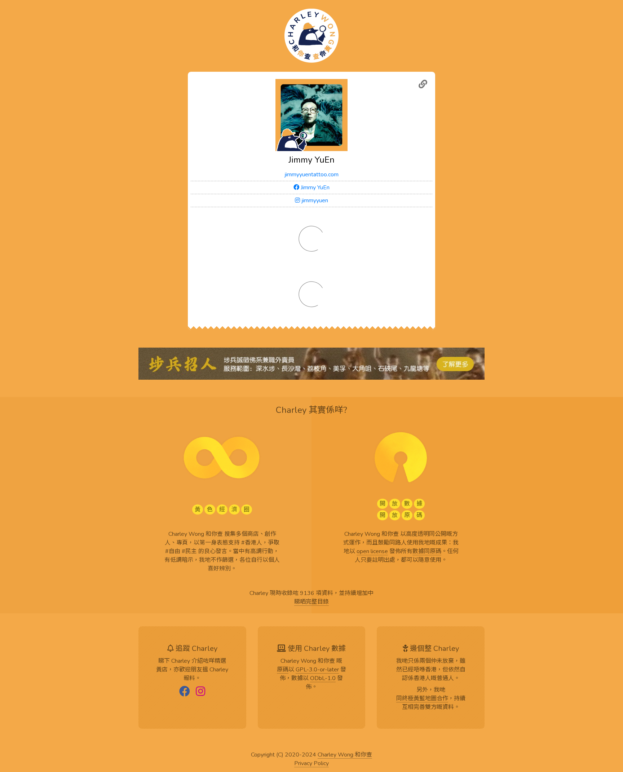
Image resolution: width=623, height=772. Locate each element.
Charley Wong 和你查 (345, 755)
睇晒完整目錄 (311, 602)
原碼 (282, 670)
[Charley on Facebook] (184, 691)
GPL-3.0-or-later (317, 670)
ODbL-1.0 (323, 678)
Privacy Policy (311, 763)
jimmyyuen (314, 200)
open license (372, 551)
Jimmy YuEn (314, 187)
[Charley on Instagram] (200, 691)
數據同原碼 (426, 551)
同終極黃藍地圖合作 (422, 698)
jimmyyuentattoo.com (311, 174)
